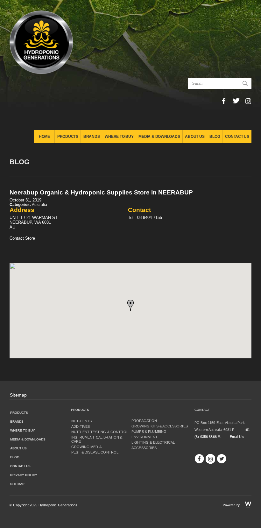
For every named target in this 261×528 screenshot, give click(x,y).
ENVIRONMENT (144, 437)
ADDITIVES (80, 426)
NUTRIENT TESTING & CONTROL (99, 432)
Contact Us (237, 136)
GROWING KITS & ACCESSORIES (159, 426)
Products (67, 136)
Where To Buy (119, 136)
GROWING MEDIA (86, 447)
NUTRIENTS (81, 421)
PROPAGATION (144, 421)
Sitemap (18, 395)
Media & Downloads (159, 136)
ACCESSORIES (144, 448)
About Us (194, 136)
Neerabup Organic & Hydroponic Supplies (101, 192)
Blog (214, 136)
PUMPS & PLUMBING (148, 431)
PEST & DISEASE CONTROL (94, 452)
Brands (91, 136)
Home (44, 136)
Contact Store (22, 238)
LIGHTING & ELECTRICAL (153, 442)
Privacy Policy (23, 475)
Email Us (237, 437)
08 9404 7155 (149, 217)
